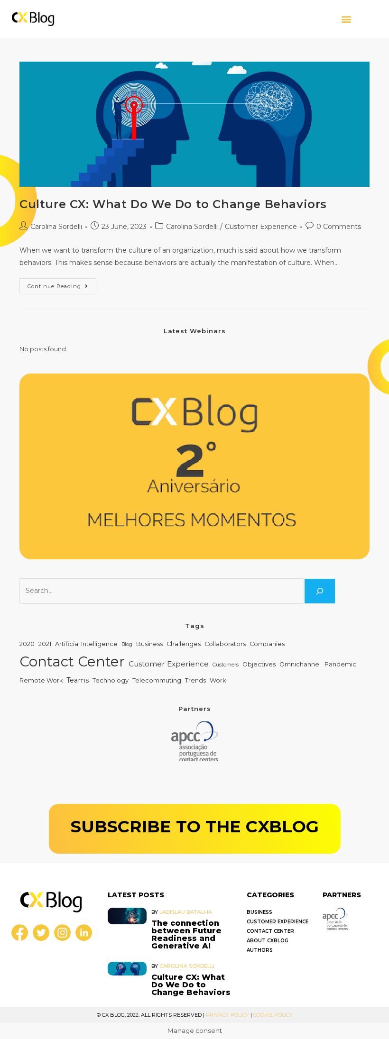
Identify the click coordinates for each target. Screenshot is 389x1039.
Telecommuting (156, 680)
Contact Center (72, 661)
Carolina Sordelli (56, 226)
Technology (111, 680)
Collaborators (225, 643)
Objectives (259, 664)
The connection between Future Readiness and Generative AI (186, 934)
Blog (126, 644)
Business (149, 643)
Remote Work (41, 680)
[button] (346, 19)
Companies (267, 643)
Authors (260, 950)
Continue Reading (62, 284)
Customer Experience (261, 226)
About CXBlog (267, 941)
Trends (195, 680)
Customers (226, 665)
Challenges (184, 643)
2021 (44, 643)
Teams (77, 680)
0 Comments (338, 226)
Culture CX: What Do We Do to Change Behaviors (173, 204)
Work (218, 680)
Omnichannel (300, 664)
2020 (27, 643)
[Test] (319, 591)
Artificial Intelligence (86, 643)
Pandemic (340, 664)
